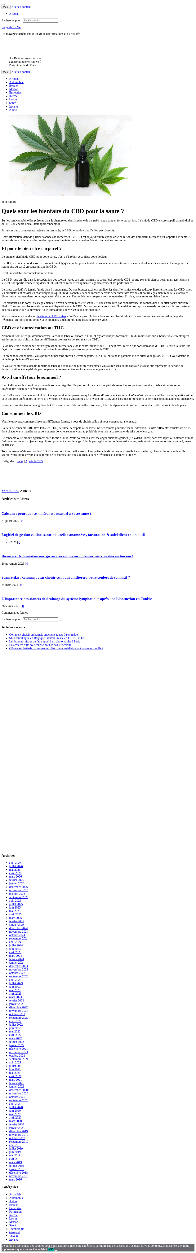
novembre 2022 (18, 1010)
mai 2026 (14, 869)
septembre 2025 (18, 897)
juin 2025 (15, 907)
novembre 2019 (18, 1134)
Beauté (13, 85)
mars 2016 (15, 1179)
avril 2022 (15, 1034)
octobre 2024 (17, 935)
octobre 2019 (17, 1138)
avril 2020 (15, 1117)
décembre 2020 (18, 1090)
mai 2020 (14, 1114)
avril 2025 (15, 914)
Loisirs (13, 99)
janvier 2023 (16, 1003)
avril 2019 (15, 1158)
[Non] (55, 1250)
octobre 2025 (17, 893)
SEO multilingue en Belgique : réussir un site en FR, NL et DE (47, 638)
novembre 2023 (18, 969)
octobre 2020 (17, 1096)
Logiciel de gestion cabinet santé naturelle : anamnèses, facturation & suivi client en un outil (73, 535)
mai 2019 (14, 1155)
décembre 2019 (18, 1131)
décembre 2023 (18, 966)
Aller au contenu (21, 6)
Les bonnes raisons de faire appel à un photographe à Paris (44, 641)
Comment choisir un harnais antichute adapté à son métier (44, 634)
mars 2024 (15, 955)
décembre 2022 (18, 1007)
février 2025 (16, 921)
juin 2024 (15, 948)
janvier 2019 (16, 1169)
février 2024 (16, 959)
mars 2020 (15, 1121)
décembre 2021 (18, 1048)
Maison (13, 89)
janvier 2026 (16, 883)
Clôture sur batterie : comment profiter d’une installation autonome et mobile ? (56, 648)
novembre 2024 (18, 931)
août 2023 (15, 979)
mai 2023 (14, 990)
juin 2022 (15, 1028)
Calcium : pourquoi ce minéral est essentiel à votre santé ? (47, 513)
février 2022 (16, 1041)
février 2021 (16, 1083)
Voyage (13, 106)
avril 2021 (15, 1076)
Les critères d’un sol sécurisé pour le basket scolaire (40, 644)
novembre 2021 (18, 1052)
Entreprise (15, 92)
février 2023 (16, 1000)
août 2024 (15, 942)
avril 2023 (15, 993)
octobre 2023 (17, 973)
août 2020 (15, 1103)
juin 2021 (15, 1069)
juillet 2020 (16, 1107)
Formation (15, 1211)
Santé (12, 102)
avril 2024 (15, 952)
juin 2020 (15, 1110)
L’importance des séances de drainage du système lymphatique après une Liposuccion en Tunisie (77, 599)
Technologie (16, 1228)
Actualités (15, 1194)
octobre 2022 (17, 1014)
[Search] (60, 21)
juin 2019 (15, 1152)
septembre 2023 (18, 976)
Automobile (16, 82)
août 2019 (15, 1145)
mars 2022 (15, 1038)
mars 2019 (15, 1162)
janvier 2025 (16, 924)
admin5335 (36, 461)
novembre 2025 (18, 890)
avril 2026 (15, 873)
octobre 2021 (17, 1055)
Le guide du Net (11, 27)
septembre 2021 (18, 1059)
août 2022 (15, 1021)
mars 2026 (15, 876)
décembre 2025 (18, 886)
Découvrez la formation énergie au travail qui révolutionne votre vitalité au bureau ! (67, 556)
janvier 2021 (16, 1086)
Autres (13, 109)
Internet (13, 96)
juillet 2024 (16, 945)
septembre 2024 (18, 938)
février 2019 (16, 1165)
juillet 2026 (16, 866)
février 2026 (16, 880)
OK (51, 1249)
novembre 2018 (18, 1176)
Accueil (14, 13)
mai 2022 (14, 1031)
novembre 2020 (18, 1093)
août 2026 (15, 862)
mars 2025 (15, 917)
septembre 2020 (18, 1100)
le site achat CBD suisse (51, 316)
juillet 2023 (16, 983)
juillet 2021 (16, 1065)
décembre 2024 (18, 928)
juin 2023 (15, 986)
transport (14, 1232)
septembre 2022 (18, 1017)
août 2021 (15, 1062)
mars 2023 (15, 997)
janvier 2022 (16, 1045)
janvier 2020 (16, 1127)
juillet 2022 (16, 1024)
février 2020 (16, 1124)
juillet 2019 (16, 1148)
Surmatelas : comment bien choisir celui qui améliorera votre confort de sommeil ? (66, 577)
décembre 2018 (18, 1172)
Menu (6, 7)
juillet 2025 (16, 904)
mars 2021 (15, 1079)
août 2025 (15, 900)
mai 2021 (14, 1072)
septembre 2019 (18, 1141)
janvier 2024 (16, 962)
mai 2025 (14, 911)
